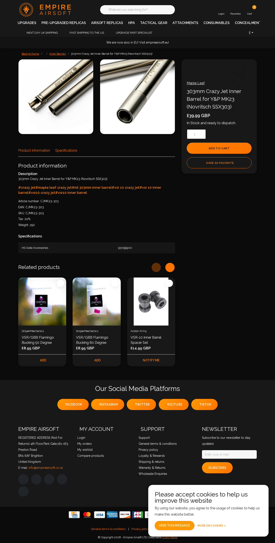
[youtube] (62, 479)
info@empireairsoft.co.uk (46, 467)
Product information (34, 150)
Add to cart (219, 148)
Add (43, 360)
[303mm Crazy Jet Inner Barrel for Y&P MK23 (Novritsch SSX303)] (55, 96)
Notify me (151, 360)
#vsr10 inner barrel (71, 193)
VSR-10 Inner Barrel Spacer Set (146, 340)
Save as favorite (220, 162)
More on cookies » (211, 525)
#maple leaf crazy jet (53, 188)
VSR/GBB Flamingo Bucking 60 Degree (92, 340)
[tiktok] (23, 491)
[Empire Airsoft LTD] (44, 9)
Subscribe (217, 467)
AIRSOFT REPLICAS (107, 23)
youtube (174, 404)
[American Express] (112, 514)
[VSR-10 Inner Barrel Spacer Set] (151, 301)
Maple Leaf (196, 83)
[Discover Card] (124, 514)
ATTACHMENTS (185, 23)
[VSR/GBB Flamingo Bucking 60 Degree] (97, 301)
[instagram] (36, 479)
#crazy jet (26, 188)
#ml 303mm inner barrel (92, 188)
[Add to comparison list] (238, 79)
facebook (74, 404)
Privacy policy (140, 529)
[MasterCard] (86, 514)
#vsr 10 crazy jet (125, 188)
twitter (142, 404)
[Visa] (99, 514)
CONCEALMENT (248, 23)
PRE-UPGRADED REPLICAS (63, 23)
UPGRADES (27, 23)
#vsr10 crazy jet (41, 193)
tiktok (205, 404)
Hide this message (174, 525)
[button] (238, 69)
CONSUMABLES (216, 23)
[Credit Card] (74, 514)
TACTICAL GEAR (153, 23)
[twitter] (49, 479)
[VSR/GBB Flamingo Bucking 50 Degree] (42, 301)
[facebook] (23, 479)
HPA (131, 23)
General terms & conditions (108, 529)
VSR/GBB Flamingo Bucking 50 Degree (38, 340)
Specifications (66, 150)
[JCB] (137, 514)
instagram (108, 404)
